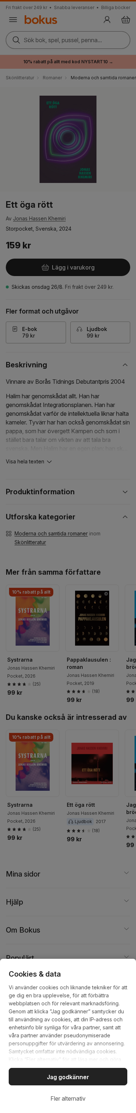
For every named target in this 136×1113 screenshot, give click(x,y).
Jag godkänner (68, 1077)
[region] (68, 1036)
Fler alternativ (68, 1098)
